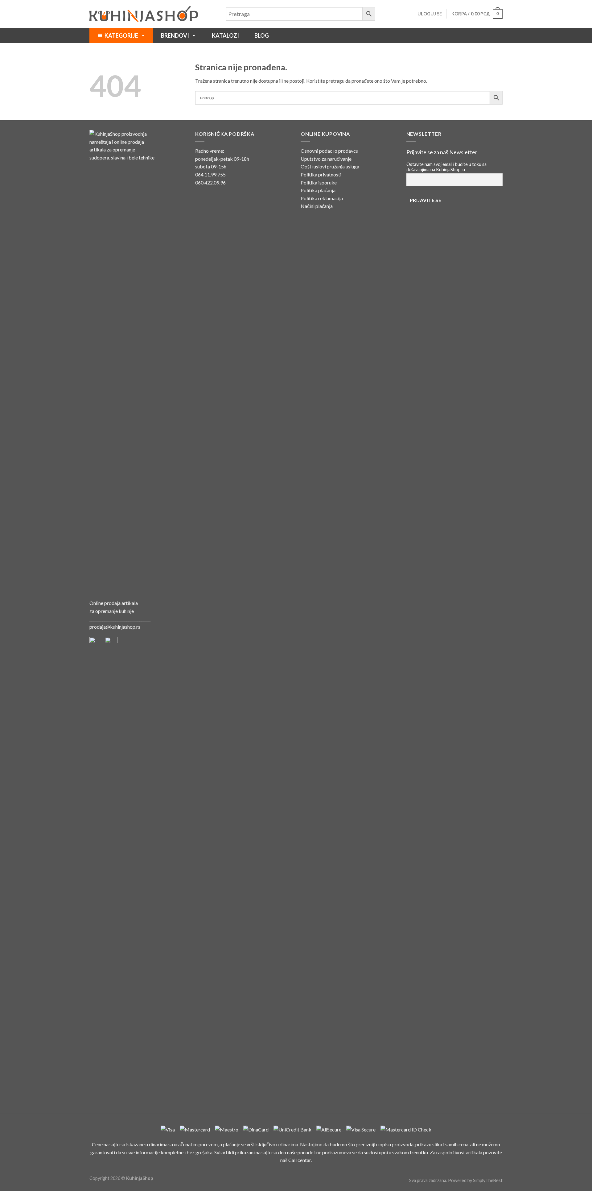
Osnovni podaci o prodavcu (329, 151)
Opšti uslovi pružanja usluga (330, 166)
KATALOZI (225, 35)
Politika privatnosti (321, 174)
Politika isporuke (319, 182)
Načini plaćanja (317, 206)
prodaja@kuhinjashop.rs (114, 627)
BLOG (261, 35)
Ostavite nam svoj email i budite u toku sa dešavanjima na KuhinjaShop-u (446, 167)
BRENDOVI (175, 35)
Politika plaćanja (318, 190)
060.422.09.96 (210, 182)
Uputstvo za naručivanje (326, 159)
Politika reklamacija (322, 198)
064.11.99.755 (210, 174)
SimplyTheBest (488, 1180)
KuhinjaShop (139, 1178)
